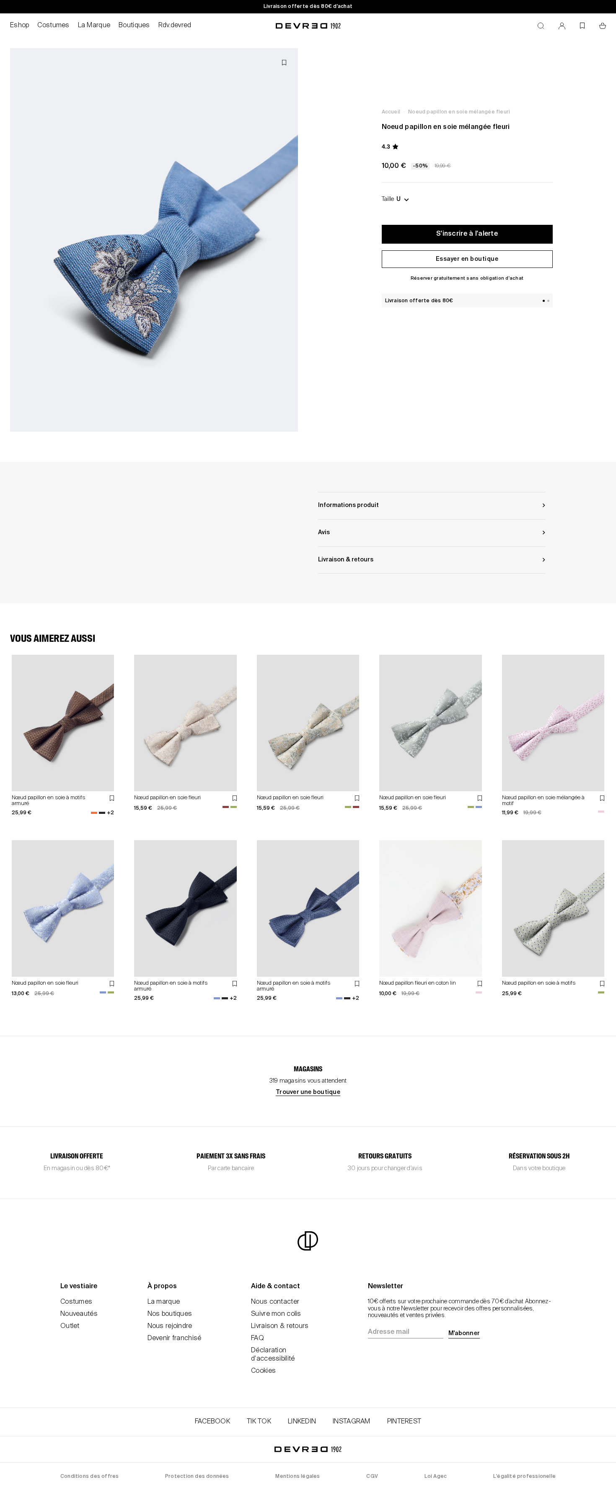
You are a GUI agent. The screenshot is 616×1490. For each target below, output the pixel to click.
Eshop (19, 25)
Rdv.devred (175, 25)
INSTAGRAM (351, 1421)
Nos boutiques (170, 1314)
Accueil (391, 112)
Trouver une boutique (308, 1092)
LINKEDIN (302, 1421)
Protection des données (197, 1476)
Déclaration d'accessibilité (273, 1354)
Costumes (53, 25)
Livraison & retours (279, 1326)
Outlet (70, 1326)
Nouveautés (79, 1314)
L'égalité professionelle (524, 1476)
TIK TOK (259, 1421)
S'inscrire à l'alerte (467, 234)
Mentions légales (297, 1476)
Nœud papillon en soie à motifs (539, 983)
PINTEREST (404, 1421)
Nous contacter (275, 1302)
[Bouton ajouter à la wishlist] (284, 62)
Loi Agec (435, 1476)
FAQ (257, 1338)
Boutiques (134, 25)
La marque (164, 1302)
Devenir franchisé (175, 1338)
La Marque (94, 25)
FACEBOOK (212, 1421)
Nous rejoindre (170, 1326)
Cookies (263, 1371)
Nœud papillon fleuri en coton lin (417, 983)
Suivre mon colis (276, 1314)
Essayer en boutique (467, 259)
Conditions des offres (89, 1476)
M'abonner (464, 1333)
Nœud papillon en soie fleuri (167, 797)
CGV (372, 1476)
